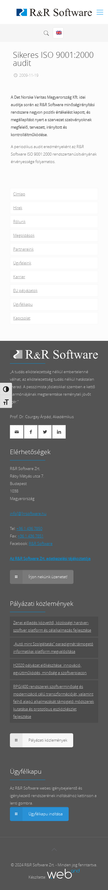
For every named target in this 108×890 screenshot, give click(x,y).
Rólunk (19, 221)
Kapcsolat (21, 318)
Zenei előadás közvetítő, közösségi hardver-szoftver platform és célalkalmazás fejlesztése (52, 626)
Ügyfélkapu (23, 304)
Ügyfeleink (22, 263)
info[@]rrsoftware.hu (28, 513)
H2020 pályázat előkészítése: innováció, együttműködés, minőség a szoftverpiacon (50, 668)
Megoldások (23, 235)
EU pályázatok (25, 290)
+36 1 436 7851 (31, 536)
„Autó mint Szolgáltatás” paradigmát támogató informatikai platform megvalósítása (53, 647)
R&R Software (40, 543)
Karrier (19, 276)
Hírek (17, 207)
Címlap (19, 194)
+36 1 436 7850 (29, 528)
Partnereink (23, 249)
